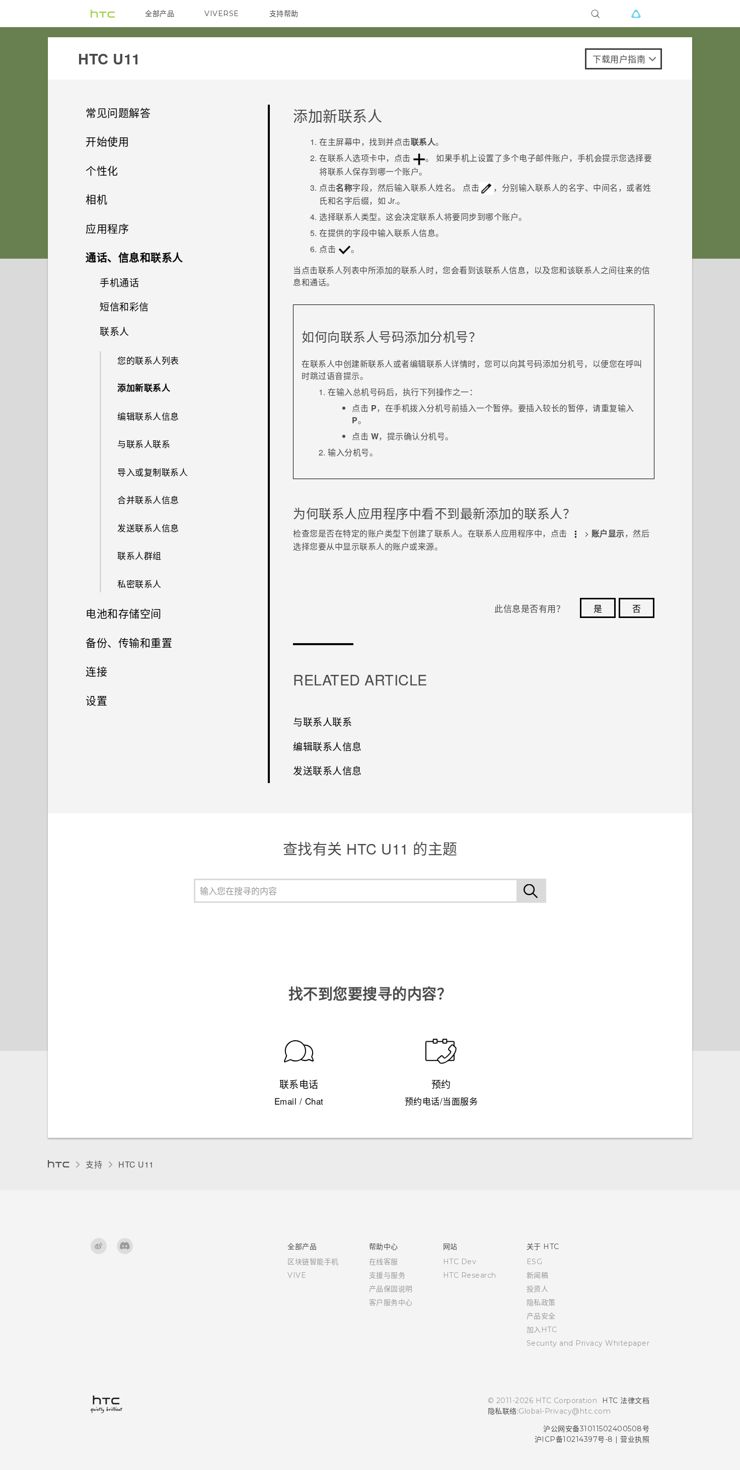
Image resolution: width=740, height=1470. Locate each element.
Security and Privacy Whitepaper (588, 1343)
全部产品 (159, 13)
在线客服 (383, 1261)
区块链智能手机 (313, 1261)
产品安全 (541, 1316)
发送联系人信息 (148, 527)
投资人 (538, 1288)
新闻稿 (538, 1275)
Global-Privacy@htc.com (565, 1411)
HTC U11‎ (136, 1164)
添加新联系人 (143, 387)
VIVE (296, 1275)
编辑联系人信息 (148, 416)
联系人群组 (139, 555)
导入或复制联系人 (152, 472)
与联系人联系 (143, 443)
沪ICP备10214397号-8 (574, 1439)
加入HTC (542, 1329)
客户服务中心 (391, 1302)
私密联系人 (139, 583)
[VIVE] (635, 13)
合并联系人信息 (148, 499)
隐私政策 (541, 1302)
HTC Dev (460, 1261)
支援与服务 (387, 1275)
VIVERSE (221, 13)
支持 (94, 1164)
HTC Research (469, 1275)
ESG (535, 1261)
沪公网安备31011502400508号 (596, 1428)
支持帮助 (284, 13)
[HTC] (103, 14)
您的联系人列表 (148, 360)
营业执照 (634, 1439)
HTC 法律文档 (625, 1400)
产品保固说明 (391, 1288)
